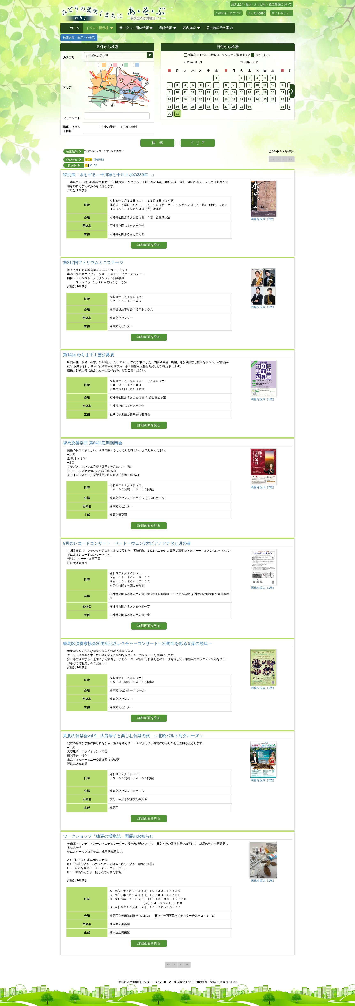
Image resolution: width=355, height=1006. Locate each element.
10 (177, 92)
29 (216, 106)
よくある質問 (256, 13)
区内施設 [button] (190, 28)
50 (95, 165)
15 (216, 92)
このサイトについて (228, 13)
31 (177, 113)
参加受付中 (111, 126)
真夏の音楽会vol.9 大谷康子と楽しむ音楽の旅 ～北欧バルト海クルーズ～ (133, 735)
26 (193, 106)
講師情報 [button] (166, 28)
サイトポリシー (282, 13)
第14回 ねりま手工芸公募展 (88, 354)
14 (208, 92)
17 (177, 99)
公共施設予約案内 (219, 28)
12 (193, 92)
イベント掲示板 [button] (97, 28)
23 (169, 106)
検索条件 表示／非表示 (79, 37)
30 (169, 113)
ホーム (75, 28)
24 (177, 106)
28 (208, 106)
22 (216, 99)
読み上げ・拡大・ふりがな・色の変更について (261, 4)
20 (200, 99)
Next (292, 91)
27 (200, 106)
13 (200, 92)
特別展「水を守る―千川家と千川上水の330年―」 (109, 174)
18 (185, 99)
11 (185, 92)
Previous (163, 91)
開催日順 (99, 159)
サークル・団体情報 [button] (134, 28)
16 (169, 99)
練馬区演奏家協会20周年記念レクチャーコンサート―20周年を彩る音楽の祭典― (137, 643)
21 (208, 99)
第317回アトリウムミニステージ (93, 262)
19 (193, 99)
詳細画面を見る (148, 245)
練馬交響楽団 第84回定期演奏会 (92, 443)
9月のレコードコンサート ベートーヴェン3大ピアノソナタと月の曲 (127, 543)
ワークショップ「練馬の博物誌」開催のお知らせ (108, 836)
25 (185, 106)
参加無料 (131, 126)
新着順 (88, 159)
